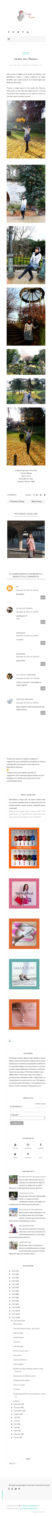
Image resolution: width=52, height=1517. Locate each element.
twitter (15, 1157)
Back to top (38, 1512)
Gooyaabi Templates (28, 1508)
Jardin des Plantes (20, 1360)
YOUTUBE (15, 1148)
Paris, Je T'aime (19, 1385)
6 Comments (12, 494)
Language (14, 1115)
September (18, 1411)
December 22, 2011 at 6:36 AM (27, 590)
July (15, 1417)
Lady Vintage (18, 1333)
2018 (13, 1294)
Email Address (16, 1106)
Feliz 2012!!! (17, 1324)
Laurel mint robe (25, 1242)
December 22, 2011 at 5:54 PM (27, 612)
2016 (13, 1301)
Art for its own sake (20, 1351)
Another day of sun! (20, 553)
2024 (13, 1274)
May (15, 1424)
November (18, 1404)
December (18, 1321)
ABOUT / (12, 1463)
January (16, 1437)
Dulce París (17, 1355)
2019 (13, 1291)
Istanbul (16, 1401)
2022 (13, 1281)
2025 (13, 1271)
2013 (13, 1311)
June (15, 1421)
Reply (43, 597)
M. (17, 586)
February (17, 1434)
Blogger (47, 1485)
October (17, 1407)
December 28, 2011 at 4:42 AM (27, 703)
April (15, 1427)
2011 (13, 1317)
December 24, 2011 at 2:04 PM (27, 636)
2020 (13, 1287)
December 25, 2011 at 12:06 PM (27, 657)
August (16, 1414)
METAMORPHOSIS (26, 1226)
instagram (27, 1148)
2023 (13, 1278)
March (16, 1431)
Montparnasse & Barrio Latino (24, 1376)
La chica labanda (26, 675)
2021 (13, 1284)
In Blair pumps (24, 608)
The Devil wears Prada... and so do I (26, 1328)
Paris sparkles (18, 1364)
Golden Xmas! (18, 1337)
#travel (26, 53)
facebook (41, 1148)
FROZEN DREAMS (24, 699)
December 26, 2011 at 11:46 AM (27, 678)
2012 (13, 1314)
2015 (13, 1304)
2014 (13, 1307)
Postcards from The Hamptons (30, 1209)
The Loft (16, 1342)
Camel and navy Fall (26, 1193)
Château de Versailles (21, 1380)
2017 (13, 1297)
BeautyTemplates (30, 1506)
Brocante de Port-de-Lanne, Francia (32, 1177)
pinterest (28, 1157)
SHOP (40, 1157)
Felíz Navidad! (18, 1346)
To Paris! (16, 1389)
